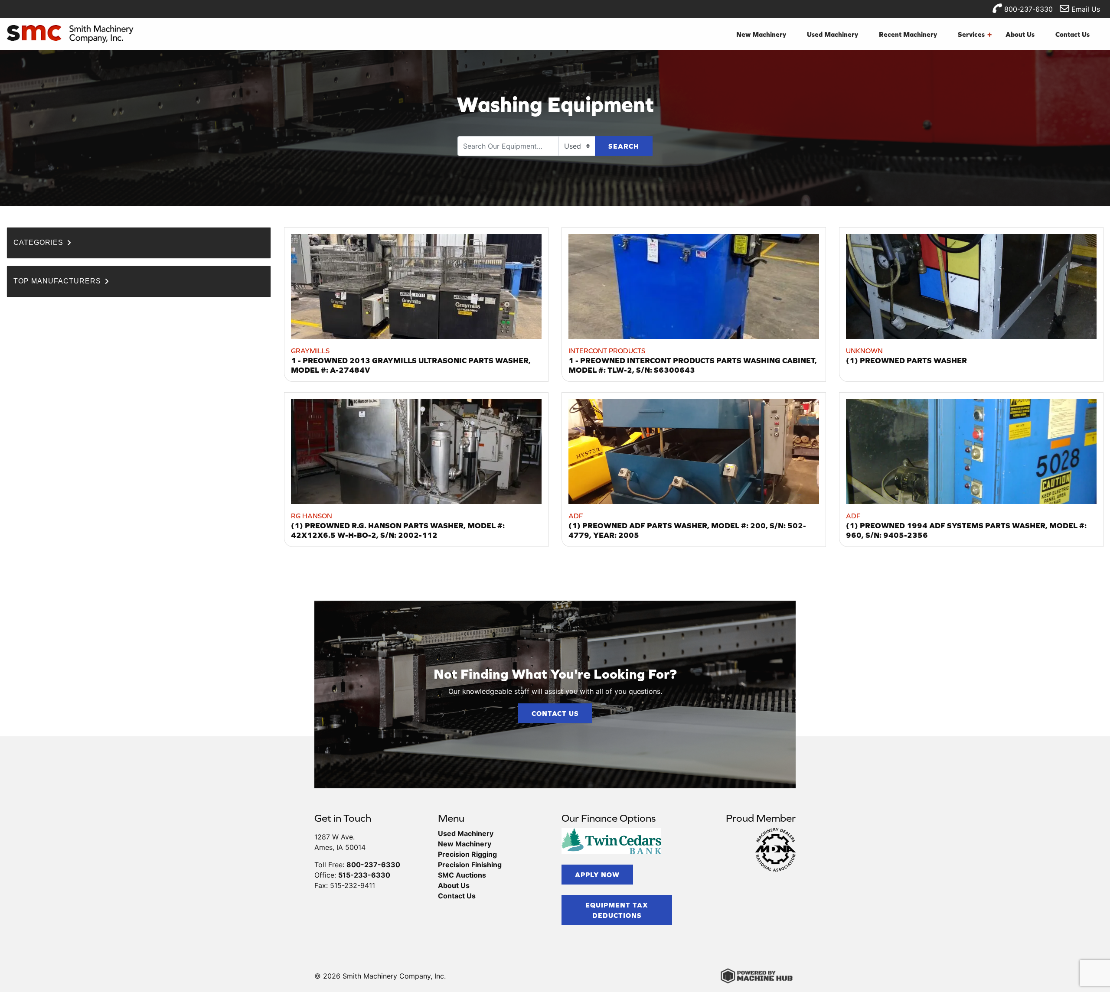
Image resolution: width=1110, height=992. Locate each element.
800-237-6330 (1027, 9)
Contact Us (1072, 34)
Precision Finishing (470, 864)
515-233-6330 (364, 875)
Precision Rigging (467, 854)
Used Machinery (832, 34)
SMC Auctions (462, 875)
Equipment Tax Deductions (616, 910)
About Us (1020, 34)
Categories (39, 242)
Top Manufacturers (58, 281)
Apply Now (597, 874)
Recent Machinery (908, 34)
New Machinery (761, 34)
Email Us (1084, 9)
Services (975, 34)
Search (623, 146)
